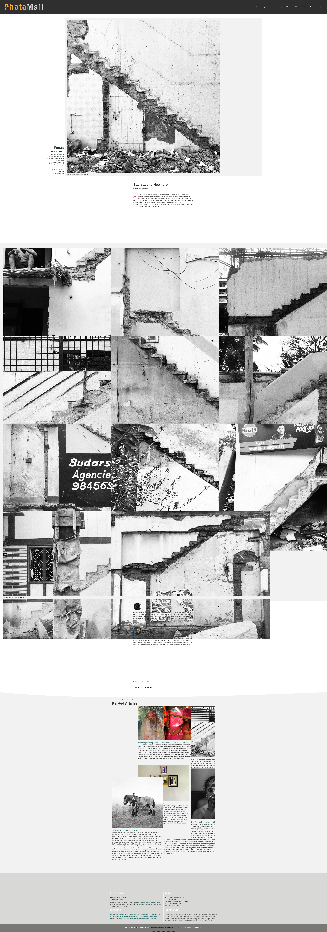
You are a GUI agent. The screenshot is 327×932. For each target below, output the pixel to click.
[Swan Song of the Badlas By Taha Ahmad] (189, 799)
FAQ (135, 927)
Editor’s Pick (114, 918)
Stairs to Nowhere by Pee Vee (203, 759)
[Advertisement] (163, 223)
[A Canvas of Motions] (137, 744)
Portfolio (119, 699)
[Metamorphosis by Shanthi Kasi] (163, 723)
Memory (154, 914)
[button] (320, 7)
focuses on (60, 154)
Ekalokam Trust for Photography (145, 902)
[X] (141, 687)
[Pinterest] (148, 687)
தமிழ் (123, 914)
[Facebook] (138, 687)
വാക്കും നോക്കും (124, 918)
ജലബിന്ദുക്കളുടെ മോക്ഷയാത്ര (147, 916)
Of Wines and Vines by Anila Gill (125, 830)
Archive (127, 914)
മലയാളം (118, 914)
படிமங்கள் (146, 918)
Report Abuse (140, 927)
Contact (147, 927)
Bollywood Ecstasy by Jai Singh (177, 743)
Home (113, 699)
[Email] (151, 687)
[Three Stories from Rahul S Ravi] (163, 783)
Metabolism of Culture (137, 918)
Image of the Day (155, 918)
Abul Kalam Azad (138, 636)
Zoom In (138, 914)
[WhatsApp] (144, 687)
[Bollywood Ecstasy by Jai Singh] (189, 723)
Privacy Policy (129, 927)
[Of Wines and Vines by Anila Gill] (137, 802)
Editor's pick (140, 745)
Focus (124, 699)
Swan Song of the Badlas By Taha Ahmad (181, 840)
